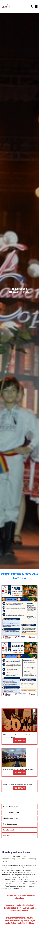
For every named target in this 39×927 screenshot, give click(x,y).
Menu (36, 5)
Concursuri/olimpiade (11, 812)
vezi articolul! (19, 740)
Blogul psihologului (10, 818)
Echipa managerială (10, 806)
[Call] (32, 6)
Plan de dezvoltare (10, 824)
